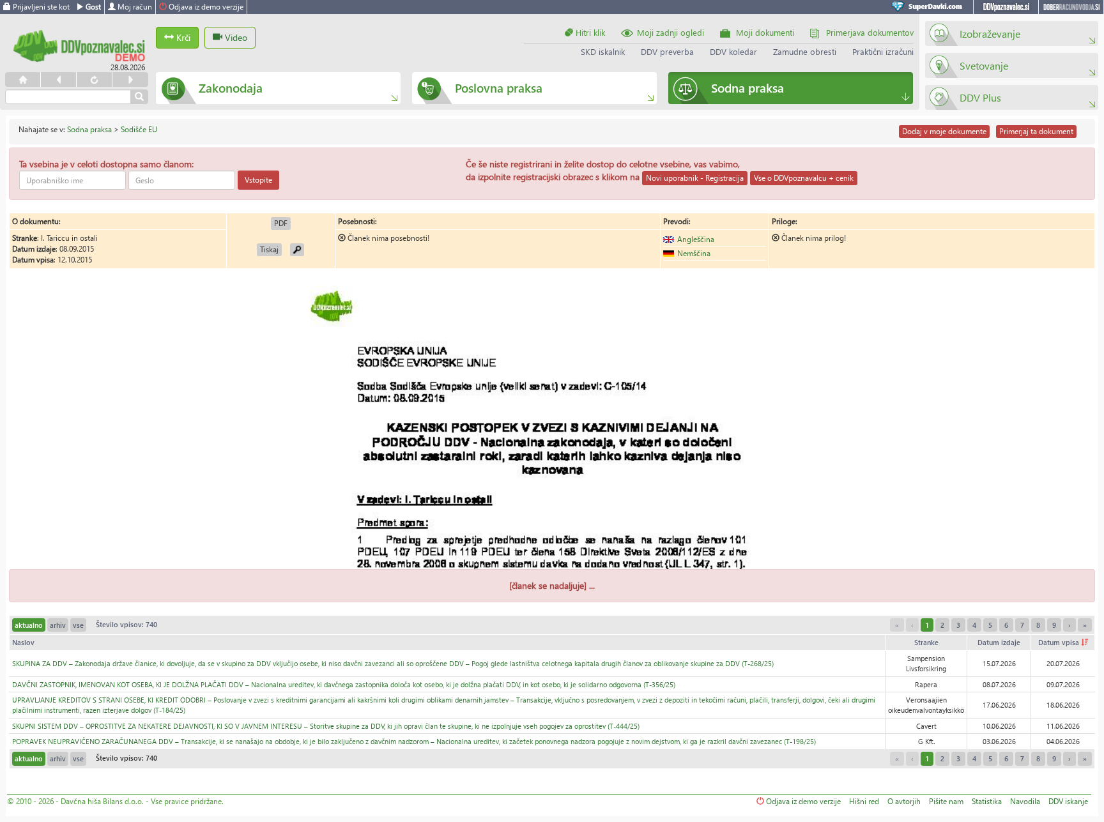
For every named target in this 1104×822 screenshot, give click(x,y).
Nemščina (693, 253)
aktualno (29, 625)
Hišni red (864, 801)
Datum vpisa (1059, 642)
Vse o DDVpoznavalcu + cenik (804, 178)
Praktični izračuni (883, 51)
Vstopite (258, 180)
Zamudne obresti (804, 51)
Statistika (987, 801)
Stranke (926, 642)
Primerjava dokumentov (870, 32)
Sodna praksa (89, 129)
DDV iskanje (1068, 801)
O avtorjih (904, 801)
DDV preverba (667, 51)
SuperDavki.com (929, 7)
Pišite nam (946, 801)
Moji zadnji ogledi (670, 32)
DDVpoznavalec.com (1006, 7)
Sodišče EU (139, 129)
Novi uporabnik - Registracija (695, 178)
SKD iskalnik (603, 51)
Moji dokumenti (765, 32)
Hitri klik (589, 32)
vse (78, 625)
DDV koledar (733, 51)
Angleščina (695, 239)
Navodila (1025, 801)
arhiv (58, 625)
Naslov (23, 642)
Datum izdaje (998, 642)
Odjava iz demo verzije (205, 6)
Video (234, 37)
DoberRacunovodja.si (1071, 7)
